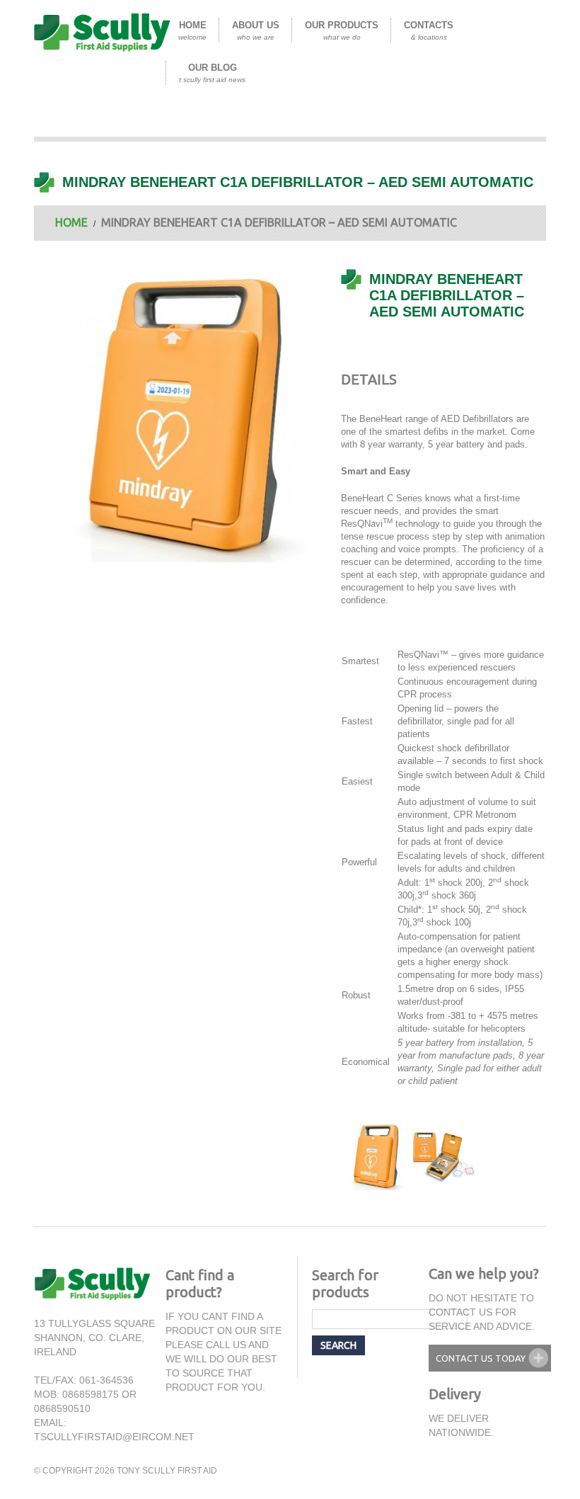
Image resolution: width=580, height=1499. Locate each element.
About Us (255, 30)
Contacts (428, 30)
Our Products (341, 30)
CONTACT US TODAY (481, 1358)
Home (192, 30)
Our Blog (212, 73)
